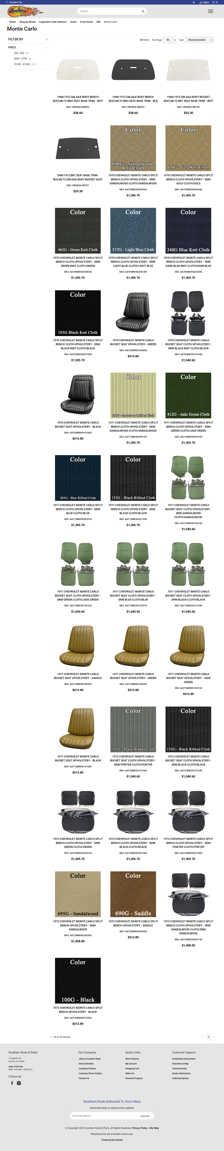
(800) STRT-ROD (16, 1066)
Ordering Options (180, 1078)
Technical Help (179, 1068)
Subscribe (145, 1116)
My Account (131, 1063)
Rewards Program (134, 1078)
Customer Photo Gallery (90, 1073)
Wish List (129, 1073)
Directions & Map (180, 1063)
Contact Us (84, 1078)
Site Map (154, 1128)
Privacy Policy (139, 1128)
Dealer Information (181, 1073)
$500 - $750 (22, 58)
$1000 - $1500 (25, 64)
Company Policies (87, 1068)
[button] (13, 2)
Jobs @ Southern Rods (90, 1059)
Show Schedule (86, 1063)
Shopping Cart (132, 1068)
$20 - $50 (21, 53)
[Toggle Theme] (194, 2)
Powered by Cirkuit (112, 1139)
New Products (132, 1059)
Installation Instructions (183, 1059)
